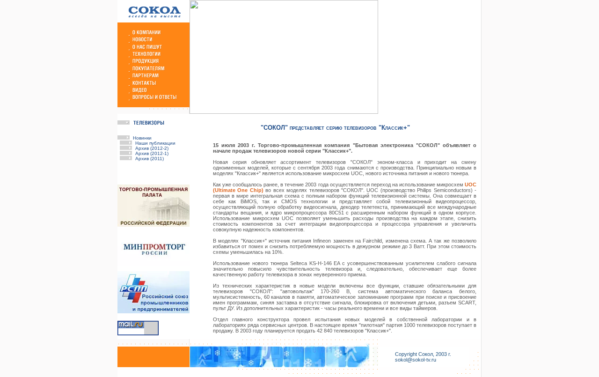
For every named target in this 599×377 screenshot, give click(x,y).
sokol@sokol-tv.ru (415, 359)
